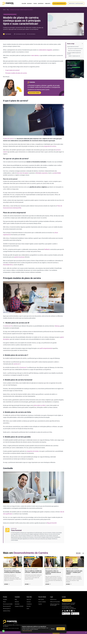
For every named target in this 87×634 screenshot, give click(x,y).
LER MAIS (6, 584)
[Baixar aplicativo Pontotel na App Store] (75, 613)
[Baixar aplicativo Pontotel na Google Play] (66, 613)
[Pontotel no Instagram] (69, 611)
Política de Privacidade (55, 601)
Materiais (17, 601)
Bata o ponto (41, 599)
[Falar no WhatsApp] (3, 631)
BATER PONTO (72, 3)
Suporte (40, 604)
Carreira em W (8, 326)
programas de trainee (33, 451)
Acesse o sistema (42, 601)
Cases (28, 608)
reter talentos (35, 55)
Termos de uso (53, 599)
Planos (35, 3)
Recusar (53, 628)
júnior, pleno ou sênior (40, 405)
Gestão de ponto (79, 3)
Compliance (29, 604)
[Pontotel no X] (74, 611)
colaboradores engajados (45, 50)
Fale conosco (66, 600)
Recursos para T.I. (7, 608)
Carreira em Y (23, 367)
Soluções (24, 3)
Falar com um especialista (59, 3)
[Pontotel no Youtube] (67, 611)
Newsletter (17, 604)
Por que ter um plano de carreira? (75, 48)
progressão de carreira (50, 146)
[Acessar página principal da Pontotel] (10, 622)
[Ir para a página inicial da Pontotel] (8, 3)
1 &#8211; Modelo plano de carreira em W (74, 56)
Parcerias (29, 606)
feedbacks (47, 249)
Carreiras (29, 601)
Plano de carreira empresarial (74, 50)
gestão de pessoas (19, 257)
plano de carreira (8, 138)
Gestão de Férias (6, 610)
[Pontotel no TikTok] (62, 611)
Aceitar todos (61, 628)
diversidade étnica (8, 264)
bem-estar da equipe (22, 173)
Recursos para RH (7, 606)
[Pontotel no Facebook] (72, 611)
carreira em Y (17, 364)
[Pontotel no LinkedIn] (65, 611)
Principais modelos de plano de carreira (74, 53)
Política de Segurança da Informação (54, 604)
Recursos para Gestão (7, 604)
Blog (16, 599)
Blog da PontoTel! (52, 523)
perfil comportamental (46, 348)
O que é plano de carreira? (73, 46)
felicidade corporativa (42, 173)
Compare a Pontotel (19, 606)
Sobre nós (29, 599)
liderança (57, 326)
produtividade (57, 173)
